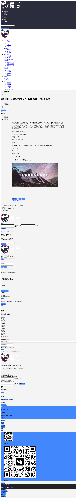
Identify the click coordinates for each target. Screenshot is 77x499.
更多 (5, 81)
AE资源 (6, 40)
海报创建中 (3, 405)
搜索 (2, 259)
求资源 (5, 14)
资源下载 (6, 11)
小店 (5, 16)
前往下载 (3, 110)
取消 (2, 244)
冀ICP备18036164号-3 (7, 486)
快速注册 (6, 28)
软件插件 (6, 68)
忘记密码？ (4, 231)
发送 (5, 244)
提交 (2, 349)
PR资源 (6, 48)
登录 (2, 28)
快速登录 (3, 228)
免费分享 (6, 13)
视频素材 (6, 60)
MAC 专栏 (6, 54)
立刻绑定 (3, 304)
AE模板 (6, 103)
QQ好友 (6, 399)
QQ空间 (11, 399)
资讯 (5, 17)
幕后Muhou (12, 484)
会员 (5, 21)
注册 (12, 231)
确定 (2, 305)
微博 (2, 399)
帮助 (5, 19)
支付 (2, 298)
